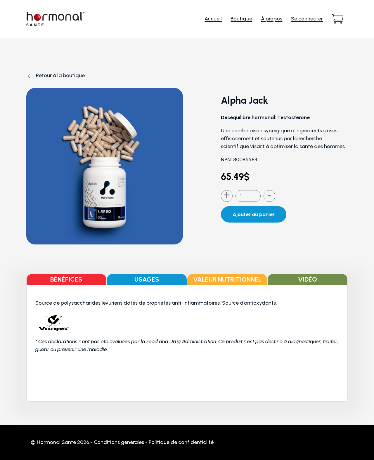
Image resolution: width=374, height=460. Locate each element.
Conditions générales (119, 442)
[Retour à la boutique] (57, 62)
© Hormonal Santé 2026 (60, 442)
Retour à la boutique (60, 75)
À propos (271, 18)
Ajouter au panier (254, 214)
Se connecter (307, 18)
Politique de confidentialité (181, 442)
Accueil (213, 18)
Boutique (241, 18)
